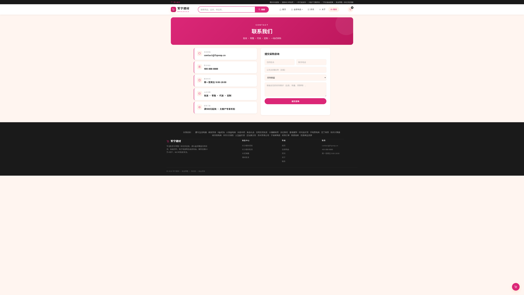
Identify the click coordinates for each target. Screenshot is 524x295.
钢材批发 (245, 157)
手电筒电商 (315, 132)
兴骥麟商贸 (274, 132)
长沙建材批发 (247, 149)
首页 (284, 9)
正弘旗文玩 (251, 135)
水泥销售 (245, 153)
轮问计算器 (335, 132)
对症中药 (241, 132)
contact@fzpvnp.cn (330, 145)
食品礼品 (250, 132)
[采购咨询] (516, 287)
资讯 (312, 9)
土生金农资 (240, 135)
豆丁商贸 (325, 132)
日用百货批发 (261, 132)
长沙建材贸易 (247, 145)
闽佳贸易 (212, 132)
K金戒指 (221, 132)
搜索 (263, 9)
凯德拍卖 (295, 135)
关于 (324, 9)
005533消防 (228, 135)
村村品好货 (303, 132)
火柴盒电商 (231, 132)
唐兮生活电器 (201, 132)
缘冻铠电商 (217, 135)
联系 (335, 9)
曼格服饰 (293, 132)
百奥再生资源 (306, 135)
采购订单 (286, 135)
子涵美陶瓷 (275, 135)
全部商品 (298, 9)
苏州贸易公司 (263, 135)
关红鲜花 (284, 132)
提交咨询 (295, 101)
